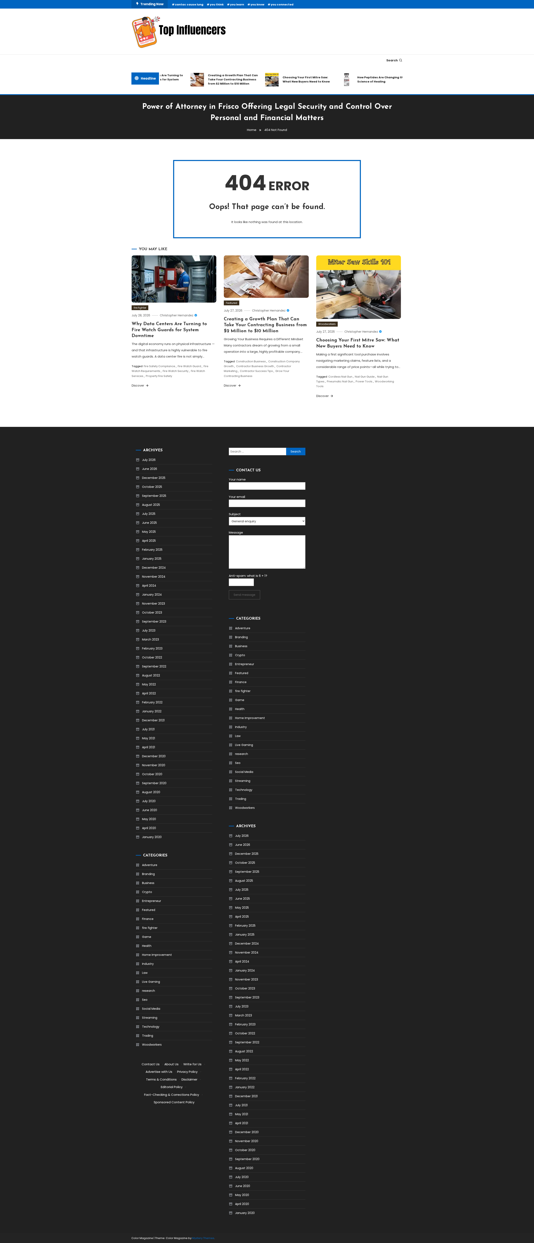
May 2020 (149, 819)
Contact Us (151, 1064)
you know (257, 4)
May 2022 (149, 684)
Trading (147, 1036)
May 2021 (148, 738)
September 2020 (154, 783)
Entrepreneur (151, 901)
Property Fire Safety (159, 376)
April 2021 (148, 747)
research (148, 991)
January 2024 (152, 594)
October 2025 (152, 487)
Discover (138, 385)
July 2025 (148, 514)
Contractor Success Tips (256, 371)
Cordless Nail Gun (340, 377)
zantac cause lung (189, 4)
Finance (148, 919)
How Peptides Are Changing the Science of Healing (365, 79)
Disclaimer (189, 1079)
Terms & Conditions (161, 1079)
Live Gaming (151, 982)
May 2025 (149, 532)
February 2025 (152, 550)
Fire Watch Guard (189, 366)
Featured (231, 303)
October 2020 (152, 774)
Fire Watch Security (175, 371)
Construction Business (251, 361)
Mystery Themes (203, 1238)
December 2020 (154, 756)
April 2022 (149, 693)
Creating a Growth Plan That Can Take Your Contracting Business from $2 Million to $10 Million (217, 79)
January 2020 (152, 837)
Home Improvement (157, 955)
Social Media (151, 1009)
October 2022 (152, 657)
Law (144, 973)
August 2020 (151, 792)
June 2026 (149, 469)
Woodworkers (327, 324)
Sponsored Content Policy (174, 1102)
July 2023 (148, 630)
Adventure (149, 865)
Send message (244, 595)
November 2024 (153, 577)
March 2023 (150, 639)
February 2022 (152, 702)
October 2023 (152, 612)
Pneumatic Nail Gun (340, 381)
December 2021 (153, 720)
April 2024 (149, 585)
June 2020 (149, 810)
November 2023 (153, 603)
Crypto (147, 892)
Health (146, 946)
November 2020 (153, 765)
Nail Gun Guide (365, 377)
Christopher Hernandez (176, 315)
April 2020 (149, 828)
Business (148, 883)
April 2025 (149, 541)
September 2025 (154, 496)
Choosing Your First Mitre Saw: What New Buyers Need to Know (290, 79)
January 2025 (151, 559)
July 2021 (148, 729)
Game (146, 937)
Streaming (149, 1018)
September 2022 (154, 666)
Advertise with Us (159, 1071)
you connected (282, 4)
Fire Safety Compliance (159, 366)
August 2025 (151, 505)
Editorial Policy (172, 1087)
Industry (148, 964)
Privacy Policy (187, 1071)
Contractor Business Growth (255, 366)
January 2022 (151, 711)
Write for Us (192, 1064)
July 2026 (149, 460)
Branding (148, 874)
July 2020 (149, 801)
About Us (171, 1064)
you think (217, 4)
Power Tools (364, 381)
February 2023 (152, 648)
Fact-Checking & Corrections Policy (171, 1094)
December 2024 (154, 568)
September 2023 (154, 621)
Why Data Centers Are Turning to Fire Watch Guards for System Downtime (169, 330)
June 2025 (149, 523)
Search (392, 60)
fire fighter (140, 307)
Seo (144, 1000)
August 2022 (151, 675)
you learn (237, 4)
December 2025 (153, 478)
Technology (150, 1027)
